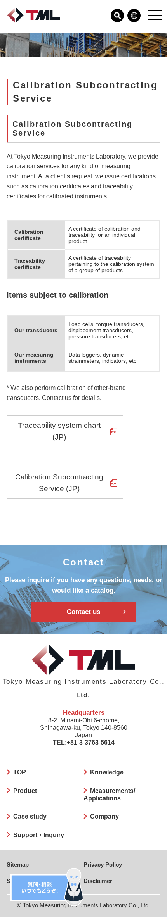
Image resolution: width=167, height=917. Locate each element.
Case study (30, 816)
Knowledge (107, 772)
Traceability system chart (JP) (59, 431)
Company (104, 816)
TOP (19, 772)
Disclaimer (98, 881)
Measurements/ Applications (109, 794)
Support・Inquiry (38, 834)
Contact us (83, 611)
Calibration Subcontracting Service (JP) (59, 483)
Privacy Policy (103, 865)
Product (25, 790)
